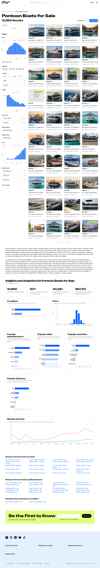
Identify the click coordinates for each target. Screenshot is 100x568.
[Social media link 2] (11, 537)
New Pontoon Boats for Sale (13, 502)
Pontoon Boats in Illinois (12, 469)
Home (3, 11)
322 (67, 242)
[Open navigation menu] (96, 2)
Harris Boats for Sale (58, 488)
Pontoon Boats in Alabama (13, 465)
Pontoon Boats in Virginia (36, 469)
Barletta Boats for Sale (12, 488)
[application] (27, 313)
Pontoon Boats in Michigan (37, 460)
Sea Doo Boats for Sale (36, 482)
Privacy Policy (10, 563)
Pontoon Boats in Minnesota (84, 461)
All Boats (46, 563)
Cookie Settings (37, 563)
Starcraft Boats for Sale (36, 484)
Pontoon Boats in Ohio (59, 473)
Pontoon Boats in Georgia (36, 461)
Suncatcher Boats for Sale (60, 490)
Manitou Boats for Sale (82, 492)
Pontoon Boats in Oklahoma (13, 473)
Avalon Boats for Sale (35, 488)
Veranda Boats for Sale (12, 490)
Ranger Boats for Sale (35, 492)
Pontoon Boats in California (37, 473)
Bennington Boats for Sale (83, 484)
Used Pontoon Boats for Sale (37, 502)
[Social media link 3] (15, 537)
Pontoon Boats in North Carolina (12, 462)
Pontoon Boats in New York (60, 469)
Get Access (86, 516)
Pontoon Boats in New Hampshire (82, 470)
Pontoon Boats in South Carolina (59, 466)
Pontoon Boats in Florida (12, 460)
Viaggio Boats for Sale (35, 490)
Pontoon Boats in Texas (59, 460)
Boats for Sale (10, 11)
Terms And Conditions (23, 563)
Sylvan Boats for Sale (82, 482)
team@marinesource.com (72, 563)
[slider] (6, 54)
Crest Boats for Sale (82, 488)
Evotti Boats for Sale (58, 492)
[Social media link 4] (20, 537)
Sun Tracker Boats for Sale (13, 482)
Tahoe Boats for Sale (58, 482)
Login (92, 2)
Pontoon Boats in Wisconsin (60, 461)
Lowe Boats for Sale (11, 492)
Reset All (14, 28)
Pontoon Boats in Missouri (36, 465)
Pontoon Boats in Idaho (83, 473)
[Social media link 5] (24, 537)
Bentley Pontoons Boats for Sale (60, 485)
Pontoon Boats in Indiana (83, 465)
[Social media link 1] (6, 537)
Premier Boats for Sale (82, 490)
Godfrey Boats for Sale (12, 484)
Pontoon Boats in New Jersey (85, 460)
